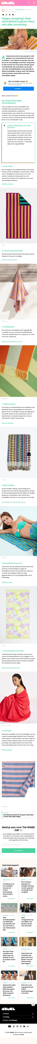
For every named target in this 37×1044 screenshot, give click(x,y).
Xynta (22, 1034)
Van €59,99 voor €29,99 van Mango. (14, 502)
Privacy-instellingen (10, 1020)
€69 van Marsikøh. (8, 423)
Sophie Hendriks (9, 9)
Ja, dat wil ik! (18, 850)
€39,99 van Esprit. (7, 184)
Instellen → (18, 89)
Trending (6, 1017)
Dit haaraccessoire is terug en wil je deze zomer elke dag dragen (19, 815)
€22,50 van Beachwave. (10, 260)
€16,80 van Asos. (7, 582)
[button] (31, 1014)
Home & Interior (20, 9)
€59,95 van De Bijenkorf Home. (12, 341)
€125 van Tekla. (7, 750)
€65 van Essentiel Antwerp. (11, 668)
